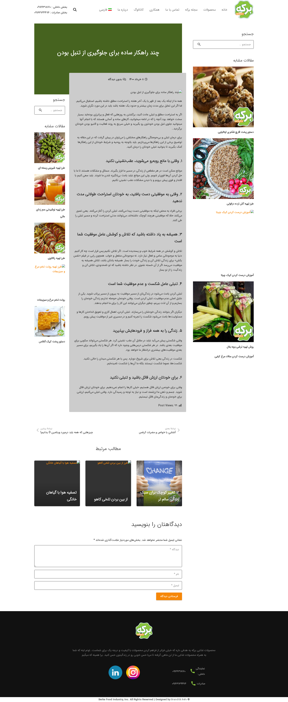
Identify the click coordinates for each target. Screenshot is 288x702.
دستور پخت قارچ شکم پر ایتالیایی (236, 132)
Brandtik (176, 699)
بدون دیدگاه (115, 79)
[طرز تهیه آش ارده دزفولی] (223, 168)
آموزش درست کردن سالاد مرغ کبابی (234, 356)
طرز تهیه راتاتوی (56, 258)
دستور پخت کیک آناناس (52, 341)
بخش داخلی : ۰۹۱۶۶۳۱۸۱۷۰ (52, 7)
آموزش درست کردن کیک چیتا (237, 275)
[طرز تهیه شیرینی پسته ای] (49, 147)
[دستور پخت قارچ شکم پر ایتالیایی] (223, 97)
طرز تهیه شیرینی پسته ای (51, 168)
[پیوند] (244, 10)
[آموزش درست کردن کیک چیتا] (223, 240)
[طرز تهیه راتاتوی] (49, 238)
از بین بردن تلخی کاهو (111, 499)
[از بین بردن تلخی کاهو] (108, 483)
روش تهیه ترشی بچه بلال (240, 347)
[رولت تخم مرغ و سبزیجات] (49, 279)
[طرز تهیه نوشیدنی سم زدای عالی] (49, 189)
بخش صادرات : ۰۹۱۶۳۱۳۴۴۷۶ (50, 12)
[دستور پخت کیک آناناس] (49, 321)
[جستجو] (75, 10)
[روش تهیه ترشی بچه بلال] (223, 311)
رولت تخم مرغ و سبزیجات (51, 300)
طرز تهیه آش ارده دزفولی (240, 203)
